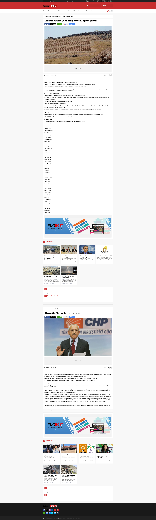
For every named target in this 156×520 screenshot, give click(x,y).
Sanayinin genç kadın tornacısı (59, 1)
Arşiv (50, 16)
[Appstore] (50, 513)
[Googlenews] (47, 513)
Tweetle (54, 24)
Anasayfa (46, 16)
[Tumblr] (58, 513)
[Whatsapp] (44, 513)
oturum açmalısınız (57, 293)
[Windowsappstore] (55, 513)
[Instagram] (50, 510)
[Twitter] (47, 510)
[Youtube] (55, 510)
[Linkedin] (52, 510)
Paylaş (48, 24)
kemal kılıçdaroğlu (49, 410)
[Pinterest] (58, 510)
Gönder (60, 24)
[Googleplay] (52, 513)
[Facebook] (44, 510)
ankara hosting (56, 518)
